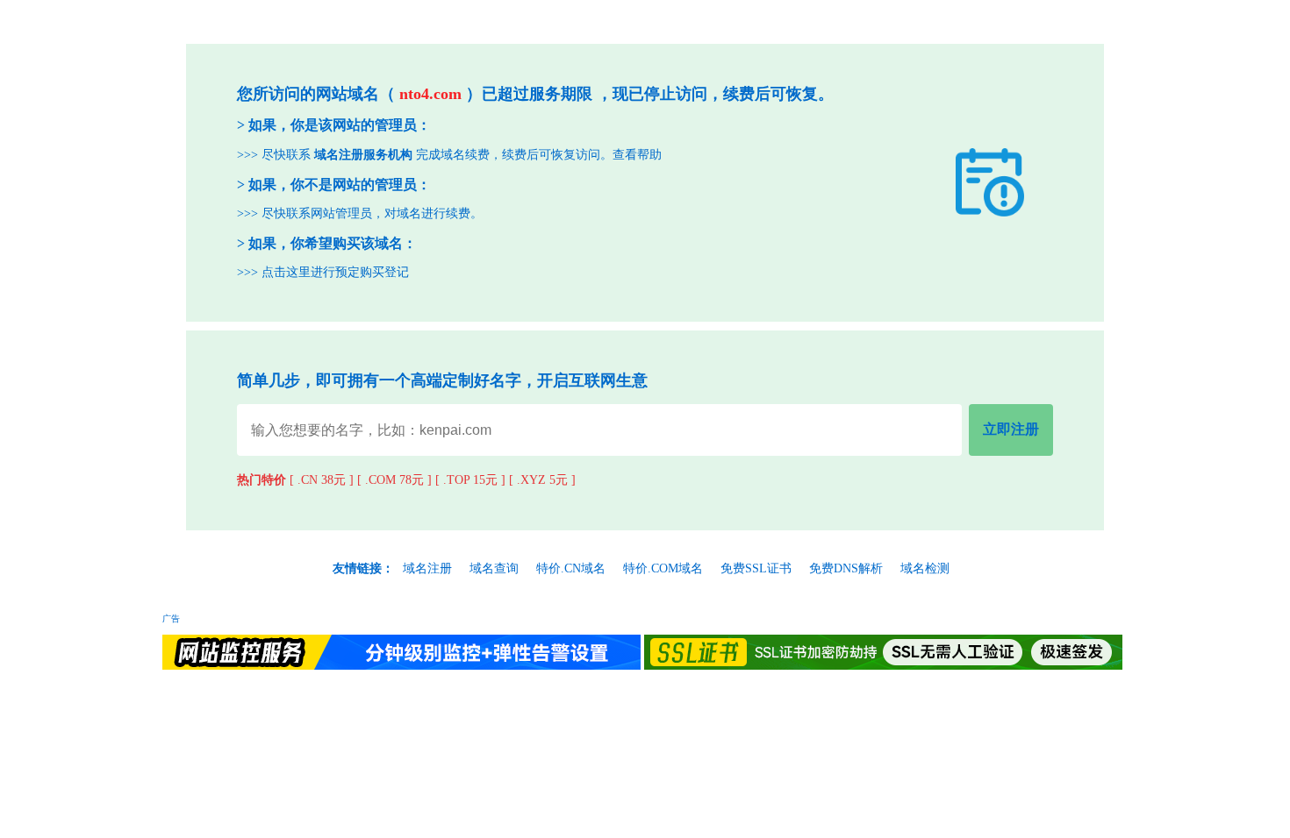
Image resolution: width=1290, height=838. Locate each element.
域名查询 (494, 568)
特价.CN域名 (571, 568)
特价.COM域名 (663, 568)
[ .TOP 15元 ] (470, 479)
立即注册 (1011, 429)
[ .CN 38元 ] (322, 479)
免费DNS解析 (846, 568)
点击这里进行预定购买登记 (335, 272)
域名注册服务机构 (363, 154)
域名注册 (427, 568)
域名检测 (925, 568)
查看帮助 (637, 154)
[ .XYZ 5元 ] (542, 479)
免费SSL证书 (756, 568)
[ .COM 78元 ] (394, 479)
